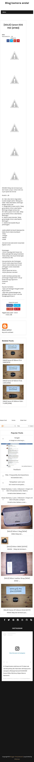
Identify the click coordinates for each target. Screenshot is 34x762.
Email (3, 283)
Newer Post (3, 420)
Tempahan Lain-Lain (17, 482)
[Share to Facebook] (11, 314)
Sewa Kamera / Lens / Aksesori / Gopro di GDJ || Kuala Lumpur (17, 499)
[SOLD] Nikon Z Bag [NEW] (17, 531)
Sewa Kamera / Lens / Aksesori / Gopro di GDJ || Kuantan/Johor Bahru (17, 490)
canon (16, 312)
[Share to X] (9, 314)
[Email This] (6, 314)
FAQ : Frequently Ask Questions (17, 475)
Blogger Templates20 (16, 756)
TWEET (17, 305)
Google (17, 438)
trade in (8, 290)
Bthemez (17, 759)
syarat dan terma (11, 191)
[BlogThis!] (8, 314)
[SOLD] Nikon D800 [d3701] (17, 546)
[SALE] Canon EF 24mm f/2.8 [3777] (17, 610)
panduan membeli (11, 272)
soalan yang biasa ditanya (14, 263)
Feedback (17, 470)
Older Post (23, 420)
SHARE (10, 305)
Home (13, 420)
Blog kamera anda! (17, 2)
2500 (3, 34)
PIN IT (17, 309)
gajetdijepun (11, 296)
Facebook (5, 281)
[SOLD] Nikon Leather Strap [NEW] (17, 578)
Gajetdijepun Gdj (17, 678)
